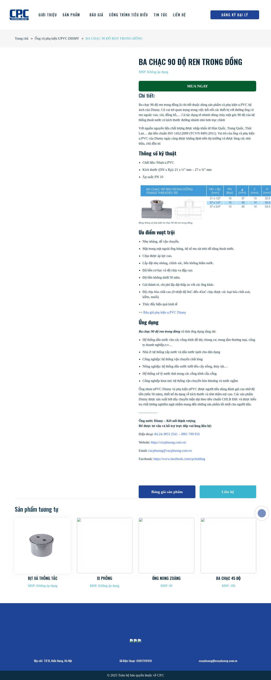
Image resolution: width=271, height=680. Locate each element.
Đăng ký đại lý (234, 14)
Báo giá (96, 14)
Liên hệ (179, 14)
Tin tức (160, 14)
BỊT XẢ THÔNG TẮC (42, 578)
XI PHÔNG (104, 578)
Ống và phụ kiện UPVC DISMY (57, 38)
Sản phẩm (71, 14)
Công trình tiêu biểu (128, 14)
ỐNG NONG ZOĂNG (166, 578)
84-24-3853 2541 (166, 434)
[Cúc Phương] (19, 14)
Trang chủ (21, 38)
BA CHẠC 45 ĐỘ (228, 578)
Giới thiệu (48, 14)
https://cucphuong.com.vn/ (168, 442)
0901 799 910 (190, 434)
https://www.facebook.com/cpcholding (179, 459)
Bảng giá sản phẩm (167, 492)
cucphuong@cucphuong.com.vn (170, 450)
